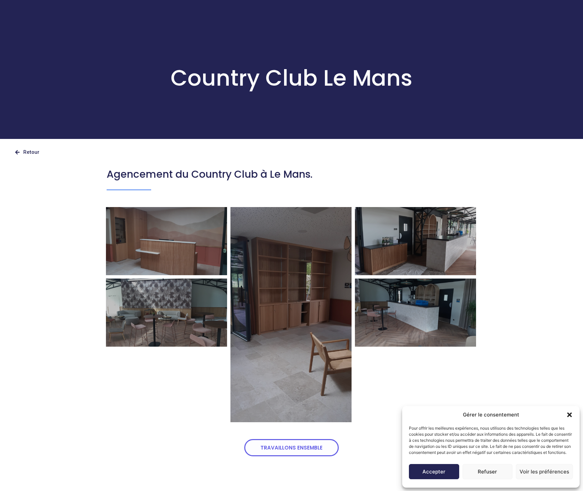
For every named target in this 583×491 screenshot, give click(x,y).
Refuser (487, 471)
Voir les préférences (544, 471)
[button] (569, 414)
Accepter (433, 471)
